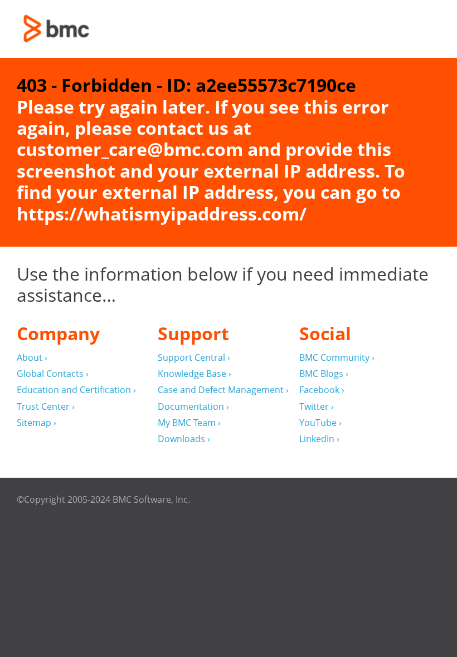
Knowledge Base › (194, 374)
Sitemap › (36, 423)
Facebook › (321, 390)
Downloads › (184, 439)
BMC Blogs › (323, 374)
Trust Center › (46, 406)
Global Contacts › (53, 374)
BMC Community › (337, 357)
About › (32, 357)
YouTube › (320, 423)
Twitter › (316, 406)
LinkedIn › (319, 439)
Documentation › (193, 406)
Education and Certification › (76, 390)
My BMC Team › (189, 423)
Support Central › (194, 357)
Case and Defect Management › (223, 390)
